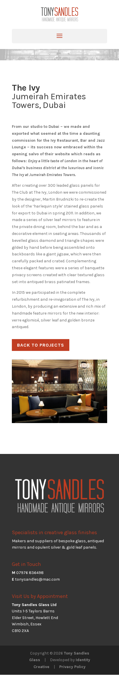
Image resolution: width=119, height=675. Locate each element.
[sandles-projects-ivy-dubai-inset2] (59, 422)
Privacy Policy (72, 666)
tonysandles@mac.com (37, 579)
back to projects (40, 345)
